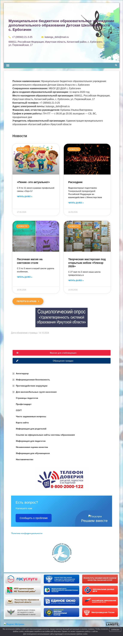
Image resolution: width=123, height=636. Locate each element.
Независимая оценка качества (32, 447)
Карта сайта (22, 422)
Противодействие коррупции (31, 386)
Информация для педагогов (31, 441)
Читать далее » (24, 196)
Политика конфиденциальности (26, 533)
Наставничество (24, 459)
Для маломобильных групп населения (36, 392)
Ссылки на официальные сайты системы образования (45, 435)
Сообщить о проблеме (34, 518)
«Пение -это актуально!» (33, 182)
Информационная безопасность (33, 379)
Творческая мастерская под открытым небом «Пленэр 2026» (87, 263)
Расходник (75, 182)
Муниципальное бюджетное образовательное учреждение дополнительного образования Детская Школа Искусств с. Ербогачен (61, 25)
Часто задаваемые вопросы (31, 416)
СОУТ (19, 410)
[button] (7, 65)
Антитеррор (22, 373)
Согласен (115, 629)
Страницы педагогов (27, 398)
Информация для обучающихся (33, 453)
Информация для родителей (31, 428)
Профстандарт (24, 404)
